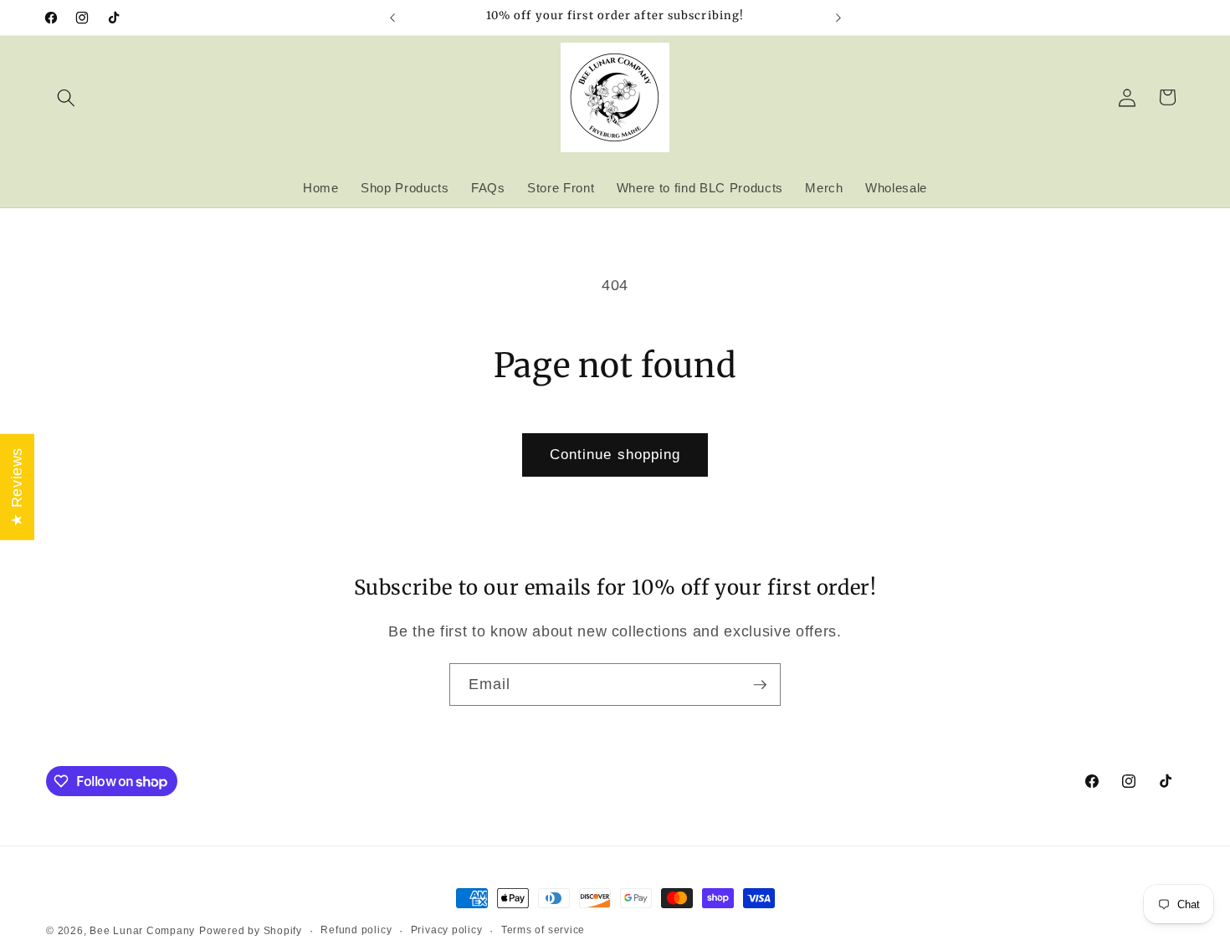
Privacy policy (447, 930)
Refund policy (356, 930)
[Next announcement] (838, 17)
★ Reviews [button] (16, 487)
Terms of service (543, 930)
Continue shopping (615, 454)
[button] (66, 97)
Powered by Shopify (250, 931)
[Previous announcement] (392, 17)
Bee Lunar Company (142, 931)
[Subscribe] (760, 685)
